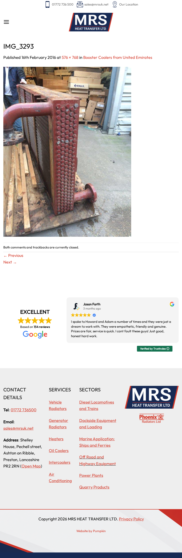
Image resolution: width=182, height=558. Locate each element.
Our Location (128, 4)
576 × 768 (70, 57)
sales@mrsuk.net (96, 4)
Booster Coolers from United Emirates (117, 57)
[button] (6, 22)
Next (10, 262)
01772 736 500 (62, 4)
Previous (13, 255)
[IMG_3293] (67, 151)
